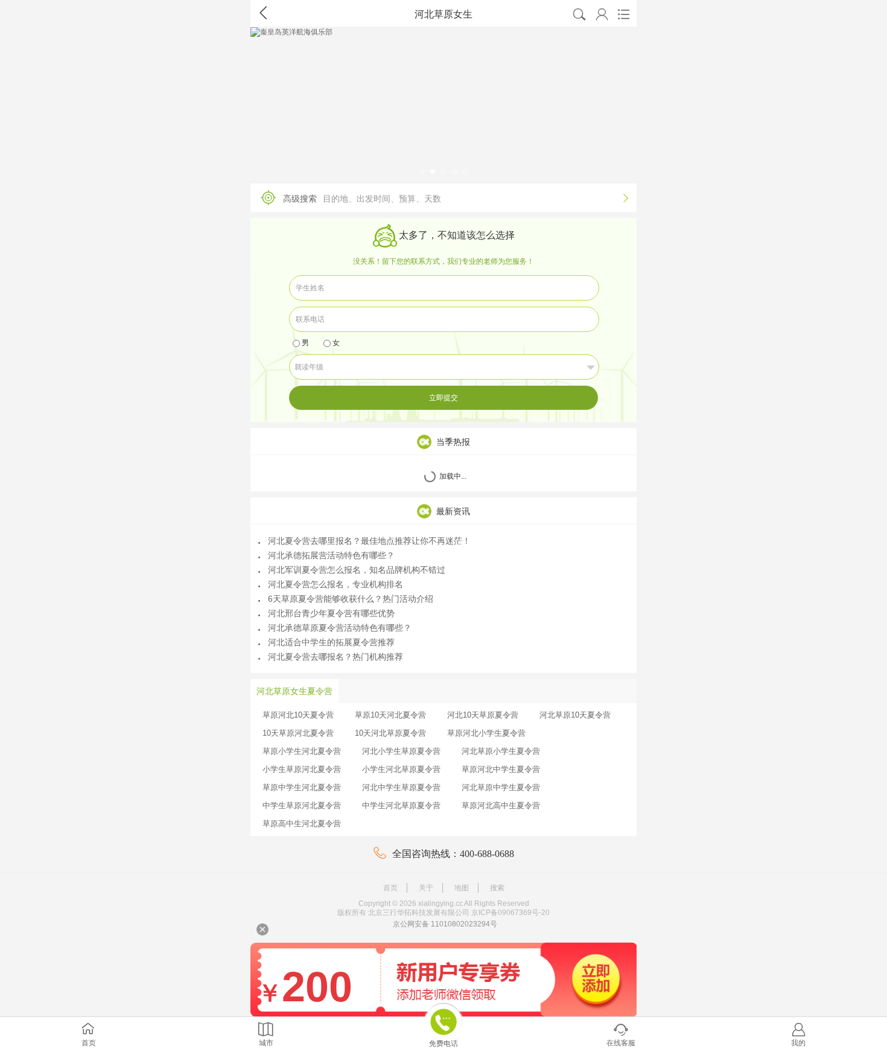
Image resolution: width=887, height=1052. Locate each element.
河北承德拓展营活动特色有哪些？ (331, 555)
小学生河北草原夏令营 (401, 769)
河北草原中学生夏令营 (501, 787)
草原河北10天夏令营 (298, 714)
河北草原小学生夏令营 (501, 751)
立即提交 (443, 398)
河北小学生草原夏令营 (401, 751)
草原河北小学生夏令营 (486, 733)
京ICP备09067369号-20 (510, 912)
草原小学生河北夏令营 (301, 751)
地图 (461, 888)
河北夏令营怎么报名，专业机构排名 (335, 584)
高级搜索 (456, 198)
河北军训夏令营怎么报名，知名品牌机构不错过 (356, 570)
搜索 (497, 888)
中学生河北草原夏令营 (401, 805)
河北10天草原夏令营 (482, 714)
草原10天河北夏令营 (390, 714)
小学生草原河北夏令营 (301, 769)
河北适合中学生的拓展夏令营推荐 (331, 642)
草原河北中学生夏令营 (501, 769)
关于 (426, 888)
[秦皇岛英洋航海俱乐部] (443, 102)
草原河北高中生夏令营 (501, 805)
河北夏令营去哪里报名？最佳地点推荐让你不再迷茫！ (369, 541)
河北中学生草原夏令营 (401, 787)
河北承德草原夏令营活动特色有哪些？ (340, 628)
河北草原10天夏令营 (575, 714)
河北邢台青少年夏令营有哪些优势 (331, 613)
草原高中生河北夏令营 (301, 823)
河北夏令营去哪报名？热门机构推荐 (335, 656)
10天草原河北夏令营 (298, 733)
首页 (390, 888)
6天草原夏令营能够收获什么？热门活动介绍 (350, 599)
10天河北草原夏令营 (390, 733)
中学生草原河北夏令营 (301, 805)
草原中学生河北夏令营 (301, 787)
